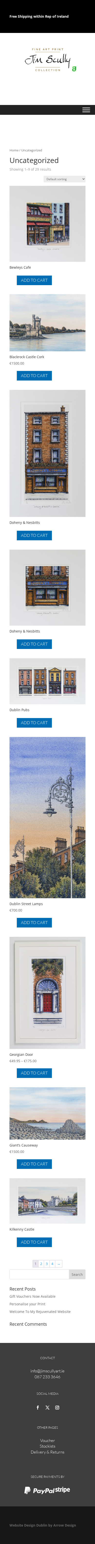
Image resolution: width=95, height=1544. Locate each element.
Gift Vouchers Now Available (33, 1296)
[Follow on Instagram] (57, 1408)
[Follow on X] (47, 1408)
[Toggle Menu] (86, 110)
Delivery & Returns (47, 1452)
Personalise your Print (27, 1304)
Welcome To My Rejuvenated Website (40, 1311)
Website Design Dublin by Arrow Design (43, 1525)
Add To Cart (34, 280)
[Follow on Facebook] (38, 1408)
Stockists (47, 1446)
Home (14, 150)
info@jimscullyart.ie (47, 1370)
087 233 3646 (47, 1376)
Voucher (47, 1440)
